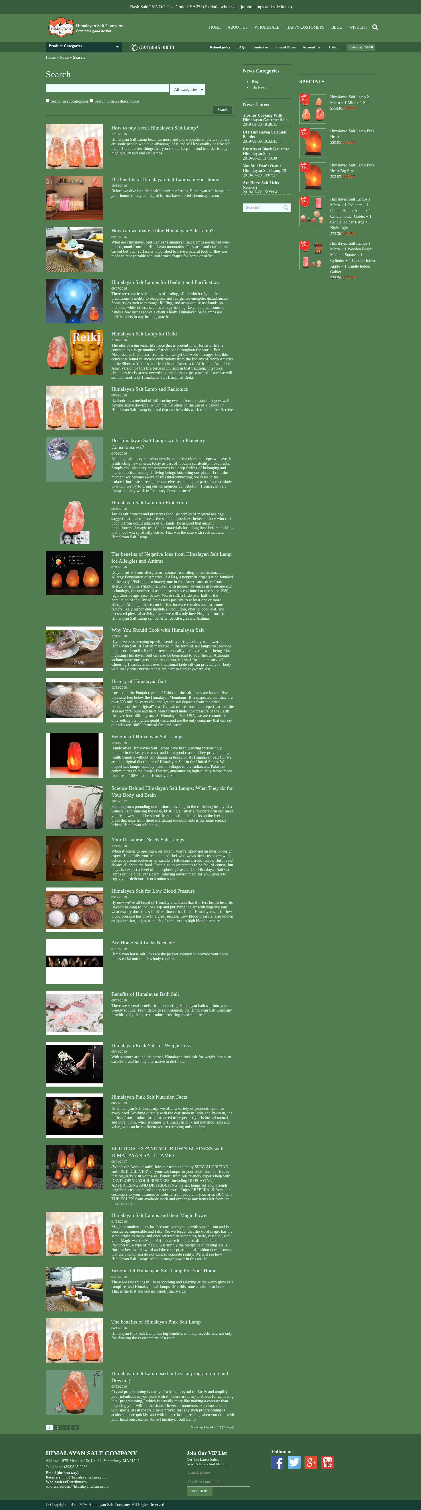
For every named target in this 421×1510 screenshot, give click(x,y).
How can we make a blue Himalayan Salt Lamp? (162, 230)
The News (259, 87)
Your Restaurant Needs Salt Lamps (147, 840)
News (64, 57)
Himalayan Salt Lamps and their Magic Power (159, 1215)
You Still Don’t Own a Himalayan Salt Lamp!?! (264, 168)
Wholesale (267, 27)
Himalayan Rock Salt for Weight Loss (151, 1045)
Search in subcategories (69, 101)
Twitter (294, 1462)
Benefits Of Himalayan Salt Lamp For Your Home (163, 1270)
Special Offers (286, 47)
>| (75, 1427)
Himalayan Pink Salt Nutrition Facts (149, 1097)
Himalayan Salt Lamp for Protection (149, 502)
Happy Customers (305, 27)
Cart (334, 47)
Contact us (261, 47)
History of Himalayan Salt (138, 681)
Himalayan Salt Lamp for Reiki (144, 334)
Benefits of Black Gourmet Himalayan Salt (266, 151)
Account (309, 47)
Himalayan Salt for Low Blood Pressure (153, 891)
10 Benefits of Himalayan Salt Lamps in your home (165, 179)
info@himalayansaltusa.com (84, 1477)
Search (79, 57)
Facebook (277, 1462)
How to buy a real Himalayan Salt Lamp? (154, 128)
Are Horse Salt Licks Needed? (143, 942)
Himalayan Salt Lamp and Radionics (149, 389)
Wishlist (358, 27)
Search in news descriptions (117, 101)
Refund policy (220, 47)
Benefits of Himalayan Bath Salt (145, 994)
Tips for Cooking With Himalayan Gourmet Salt (265, 117)
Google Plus (310, 1462)
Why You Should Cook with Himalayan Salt (157, 630)
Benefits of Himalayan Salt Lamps (147, 736)
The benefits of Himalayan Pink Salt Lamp (156, 1322)
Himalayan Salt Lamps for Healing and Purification (165, 282)
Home (215, 27)
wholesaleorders (58, 1486)
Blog (336, 27)
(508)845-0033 (156, 47)
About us (238, 27)
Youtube (327, 1462)
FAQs (241, 47)
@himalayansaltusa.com (90, 1486)
